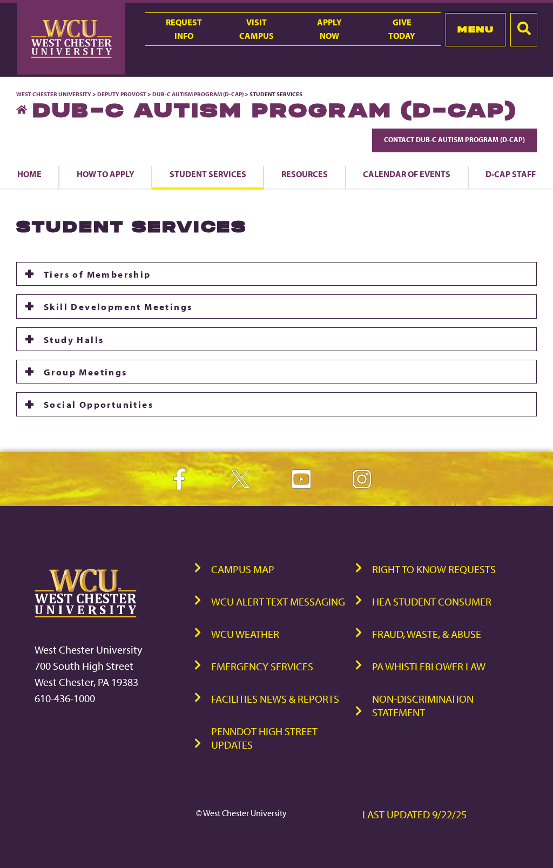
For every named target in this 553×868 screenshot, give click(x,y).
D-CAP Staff (510, 174)
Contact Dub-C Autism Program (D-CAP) (454, 139)
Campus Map (242, 569)
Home (29, 174)
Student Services (208, 174)
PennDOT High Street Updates (264, 737)
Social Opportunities (98, 404)
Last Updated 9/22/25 (414, 814)
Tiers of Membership (97, 274)
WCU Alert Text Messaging (278, 601)
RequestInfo (184, 29)
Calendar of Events (406, 174)
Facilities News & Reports (275, 698)
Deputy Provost (121, 94)
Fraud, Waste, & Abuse (426, 634)
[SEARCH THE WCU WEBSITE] (523, 29)
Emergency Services (262, 666)
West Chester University (53, 94)
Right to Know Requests (434, 569)
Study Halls (74, 339)
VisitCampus (256, 29)
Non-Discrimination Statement (423, 705)
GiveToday (401, 29)
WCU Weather (245, 634)
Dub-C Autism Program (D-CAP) (198, 94)
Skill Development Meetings (118, 306)
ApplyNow (329, 29)
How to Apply (105, 174)
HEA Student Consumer (431, 601)
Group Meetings (85, 372)
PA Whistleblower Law (428, 666)
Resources (304, 174)
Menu (475, 29)
